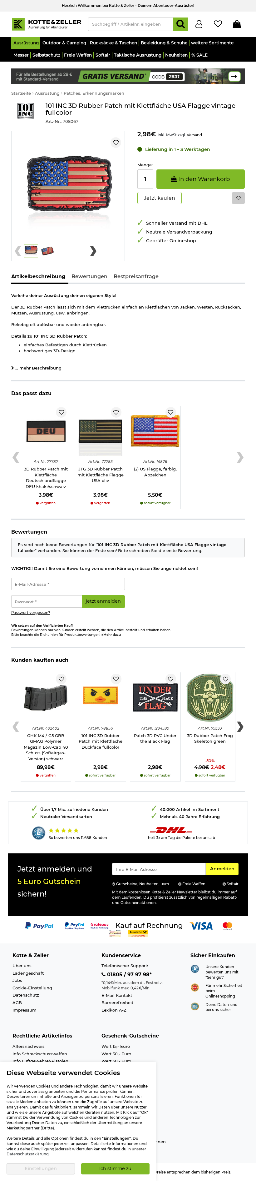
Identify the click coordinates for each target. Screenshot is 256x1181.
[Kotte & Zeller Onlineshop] (46, 23)
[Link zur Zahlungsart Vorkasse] (115, 932)
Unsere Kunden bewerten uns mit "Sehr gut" (222, 972)
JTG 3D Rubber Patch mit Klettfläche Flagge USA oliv (100, 474)
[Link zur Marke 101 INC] (25, 113)
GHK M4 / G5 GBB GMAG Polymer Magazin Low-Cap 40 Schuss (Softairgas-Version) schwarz (46, 747)
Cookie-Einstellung (32, 987)
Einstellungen (41, 1168)
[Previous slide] (18, 251)
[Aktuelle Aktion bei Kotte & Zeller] (128, 75)
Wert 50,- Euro (116, 1060)
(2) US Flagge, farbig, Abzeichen (155, 471)
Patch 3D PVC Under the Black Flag (155, 738)
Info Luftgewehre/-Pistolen (40, 1060)
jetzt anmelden (103, 601)
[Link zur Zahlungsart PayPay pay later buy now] (74, 925)
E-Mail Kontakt (116, 995)
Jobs (17, 980)
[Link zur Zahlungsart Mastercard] (227, 925)
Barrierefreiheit (117, 1002)
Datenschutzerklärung (28, 1154)
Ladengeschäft (28, 973)
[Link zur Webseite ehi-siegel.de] (194, 987)
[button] (25, 43)
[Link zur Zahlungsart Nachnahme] (138, 932)
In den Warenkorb (203, 179)
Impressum (24, 1010)
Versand (194, 135)
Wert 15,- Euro (115, 1046)
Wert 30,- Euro (116, 1053)
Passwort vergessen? (30, 613)
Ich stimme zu (115, 1168)
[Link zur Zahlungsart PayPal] (39, 925)
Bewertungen (89, 276)
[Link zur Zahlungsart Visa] (201, 925)
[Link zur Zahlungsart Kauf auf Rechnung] (149, 925)
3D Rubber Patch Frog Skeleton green (210, 738)
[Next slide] (93, 251)
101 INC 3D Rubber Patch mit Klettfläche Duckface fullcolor (100, 741)
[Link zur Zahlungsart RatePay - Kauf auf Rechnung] (99, 925)
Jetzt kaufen (159, 198)
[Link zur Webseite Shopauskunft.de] (194, 968)
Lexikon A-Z (113, 1010)
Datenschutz (25, 995)
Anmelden (224, 869)
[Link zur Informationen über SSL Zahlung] (194, 1005)
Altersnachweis (28, 1046)
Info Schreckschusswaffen (39, 1053)
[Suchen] (180, 24)
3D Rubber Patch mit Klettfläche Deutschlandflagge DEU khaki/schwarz (46, 477)
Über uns (22, 965)
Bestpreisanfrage (136, 276)
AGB (17, 1002)
